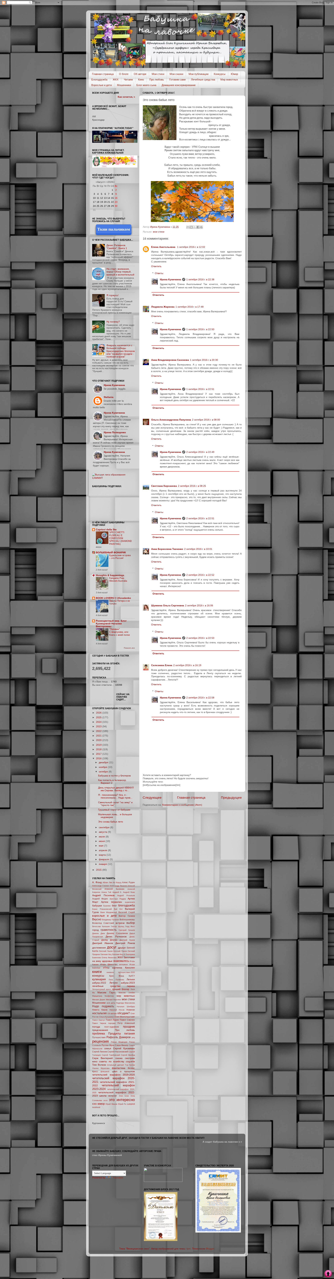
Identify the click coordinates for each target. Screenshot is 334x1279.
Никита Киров (99, 1010)
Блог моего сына (146, 85)
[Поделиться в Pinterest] (201, 227)
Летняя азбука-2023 (122, 982)
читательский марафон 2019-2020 (113, 1074)
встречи (120, 923)
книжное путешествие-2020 (121, 972)
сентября (104, 827)
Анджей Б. (117, 892)
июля (102, 836)
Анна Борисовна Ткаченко (167, 549)
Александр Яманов (118, 886)
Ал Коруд (117, 882)
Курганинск (98, 1123)
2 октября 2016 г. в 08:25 (192, 486)
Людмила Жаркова (162, 307)
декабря (104, 762)
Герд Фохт (130, 926)
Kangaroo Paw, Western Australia (118, 579)
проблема (98, 1033)
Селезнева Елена (161, 665)
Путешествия (99, 1037)
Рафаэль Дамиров (118, 1037)
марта (102, 855)
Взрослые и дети (101, 85)
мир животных (126, 996)
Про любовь (156, 79)
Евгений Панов (120, 951)
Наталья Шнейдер (126, 1006)
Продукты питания (121, 1033)
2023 (99, 726)
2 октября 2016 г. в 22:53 (200, 638)
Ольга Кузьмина (106, 1017)
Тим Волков (99, 1065)
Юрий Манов (111, 1104)
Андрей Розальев (126, 895)
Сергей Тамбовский (111, 1055)
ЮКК (94, 1104)
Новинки (130, 1010)
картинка (117, 967)
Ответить (156, 266)
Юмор (234, 73)
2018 (99, 749)
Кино (141, 79)
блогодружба (126, 905)
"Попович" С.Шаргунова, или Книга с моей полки (119, 632)
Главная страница (103, 73)
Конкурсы (219, 73)
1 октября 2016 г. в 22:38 (200, 279)
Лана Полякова (116, 980)
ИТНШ (106, 968)
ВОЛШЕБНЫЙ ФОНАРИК (111, 552)
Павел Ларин (112, 1020)
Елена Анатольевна (163, 247)
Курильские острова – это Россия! (120, 557)
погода (96, 1026)
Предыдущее (231, 797)
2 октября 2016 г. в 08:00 (206, 419)
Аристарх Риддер (118, 899)
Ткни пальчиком (113, 229)
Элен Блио (124, 1096)
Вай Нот (118, 909)
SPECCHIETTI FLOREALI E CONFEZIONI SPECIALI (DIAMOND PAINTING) (120, 538)
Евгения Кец (106, 954)
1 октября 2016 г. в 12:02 (191, 247)
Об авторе (140, 73)
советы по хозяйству (111, 1061)
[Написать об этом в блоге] (191, 227)
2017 (99, 754)
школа (102, 1095)
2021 (99, 735)
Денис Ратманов (116, 936)
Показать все (129, 648)
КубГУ (132, 976)
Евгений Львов (106, 951)
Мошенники (124, 85)
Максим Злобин (127, 993)
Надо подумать (103, 1006)
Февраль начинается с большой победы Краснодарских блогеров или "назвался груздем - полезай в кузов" (120, 351)
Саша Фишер (121, 1045)
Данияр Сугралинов (117, 933)
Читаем (128, 79)
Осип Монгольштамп (124, 1017)
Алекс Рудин (128, 882)
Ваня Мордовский (108, 912)
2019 (99, 745)
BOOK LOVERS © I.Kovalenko (113, 598)
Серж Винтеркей (102, 1058)
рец (133, 1037)
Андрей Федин (100, 899)
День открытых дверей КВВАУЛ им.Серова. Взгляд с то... (116, 789)
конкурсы (98, 975)
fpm (188, 1248)
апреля (103, 850)
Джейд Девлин (109, 940)
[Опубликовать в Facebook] (198, 227)
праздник (129, 1026)
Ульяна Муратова (100, 1068)
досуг (112, 947)
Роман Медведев (119, 1042)
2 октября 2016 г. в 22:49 (200, 452)
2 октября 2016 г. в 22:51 (200, 518)
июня (102, 841)
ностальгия (99, 1013)
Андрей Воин (129, 892)
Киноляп (130, 967)
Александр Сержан (100, 886)
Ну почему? (113, 321)
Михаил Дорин (98, 1000)
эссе (105, 1100)
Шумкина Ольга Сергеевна (167, 605)
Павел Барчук (98, 1020)
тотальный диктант (115, 1065)
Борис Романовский (102, 909)
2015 (99, 870)
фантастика (118, 1068)
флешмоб (105, 1071)
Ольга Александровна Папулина (171, 419)
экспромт (112, 1096)
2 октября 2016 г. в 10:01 (198, 549)
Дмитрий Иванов (102, 943)
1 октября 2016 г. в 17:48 (190, 307)
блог (114, 905)
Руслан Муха (108, 1045)
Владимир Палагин (110, 920)
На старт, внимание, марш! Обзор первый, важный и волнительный (120, 272)
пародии (112, 1023)
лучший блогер (120, 989)
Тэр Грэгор (130, 1065)
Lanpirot (131, 1104)
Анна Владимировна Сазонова (170, 360)
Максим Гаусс (106, 992)
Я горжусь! (112, 295)
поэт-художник (111, 1027)
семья (107, 1048)
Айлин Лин (107, 882)
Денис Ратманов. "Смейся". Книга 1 (116, 246)
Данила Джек (98, 933)
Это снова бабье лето (110, 821)
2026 (99, 712)
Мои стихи (158, 73)
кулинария (99, 979)
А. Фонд (97, 882)
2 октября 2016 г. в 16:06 (199, 605)
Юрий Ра (122, 1104)
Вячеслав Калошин (101, 926)
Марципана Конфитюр (103, 996)
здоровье (107, 961)
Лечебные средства (203, 79)
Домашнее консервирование (179, 85)
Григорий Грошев (127, 930)
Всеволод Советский (103, 923)
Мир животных (229, 79)
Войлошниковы (127, 919)
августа (103, 832)
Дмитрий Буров (127, 940)
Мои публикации (198, 73)
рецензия (100, 1041)
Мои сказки (176, 73)
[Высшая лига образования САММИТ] (113, 478)
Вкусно (96, 919)
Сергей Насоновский (118, 1051)
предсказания (100, 1030)
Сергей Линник (99, 1051)
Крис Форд (116, 976)
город (95, 930)
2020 (99, 740)
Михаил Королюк (113, 1000)
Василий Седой (126, 912)
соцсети (130, 1061)
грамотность (109, 929)
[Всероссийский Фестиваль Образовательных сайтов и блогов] (163, 1181)
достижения (99, 947)
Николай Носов (117, 1010)
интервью (123, 964)
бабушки (97, 905)
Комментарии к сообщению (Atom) (182, 805)
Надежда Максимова (125, 1003)
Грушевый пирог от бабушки (114, 809)
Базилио (107, 906)
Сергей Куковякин (124, 1048)
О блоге (123, 73)
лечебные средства (106, 986)
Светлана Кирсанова (164, 486)
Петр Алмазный (126, 1023)
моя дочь (111, 1003)
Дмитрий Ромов (125, 943)
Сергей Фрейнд (128, 1055)
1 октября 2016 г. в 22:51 (200, 389)
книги (97, 972)
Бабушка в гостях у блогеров (114, 775)
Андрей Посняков (103, 895)
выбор (130, 922)
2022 (99, 731)
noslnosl (96, 1107)
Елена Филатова (109, 957)
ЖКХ (115, 79)
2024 (99, 722)
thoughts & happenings (110, 575)
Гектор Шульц (117, 926)
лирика (131, 986)
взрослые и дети (104, 915)
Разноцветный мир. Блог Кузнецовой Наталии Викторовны (111, 624)
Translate (118, 1177)
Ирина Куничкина (170, 279)
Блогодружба (99, 79)
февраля (104, 859)
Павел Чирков (99, 1023)
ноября (103, 767)
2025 (99, 717)
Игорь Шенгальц (108, 964)
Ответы (159, 273)
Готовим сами (177, 79)
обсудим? (123, 1013)
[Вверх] (328, 1274)
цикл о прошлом (123, 1071)
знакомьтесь (121, 960)
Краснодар (98, 120)
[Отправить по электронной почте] (188, 227)
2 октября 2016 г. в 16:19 (187, 665)
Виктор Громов (127, 916)
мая (101, 845)
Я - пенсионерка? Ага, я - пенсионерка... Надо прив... (115, 796)
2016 (99, 758)
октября (104, 771)
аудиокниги (130, 902)
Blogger (210, 1248)
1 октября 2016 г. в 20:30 (204, 360)
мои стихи (158, 231)
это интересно (122, 1100)
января (103, 864)
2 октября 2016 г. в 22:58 (200, 697)
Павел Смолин (127, 1020)
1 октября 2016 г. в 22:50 (200, 329)
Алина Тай (106, 892)
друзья (122, 947)
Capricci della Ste (106, 529)
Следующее (152, 797)
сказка (118, 1058)
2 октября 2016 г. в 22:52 (200, 575)
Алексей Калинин (114, 889)
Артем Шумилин (111, 902)
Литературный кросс (101, 989)
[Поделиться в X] (194, 227)
